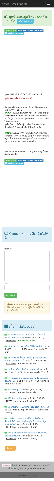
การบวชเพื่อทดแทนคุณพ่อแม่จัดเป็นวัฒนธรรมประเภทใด (26, 379)
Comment (10, 295)
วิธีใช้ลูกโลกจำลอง (16, 398)
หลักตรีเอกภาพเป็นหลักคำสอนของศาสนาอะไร (28, 406)
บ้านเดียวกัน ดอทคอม (14, 4)
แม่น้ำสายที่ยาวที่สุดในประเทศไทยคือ (24, 369)
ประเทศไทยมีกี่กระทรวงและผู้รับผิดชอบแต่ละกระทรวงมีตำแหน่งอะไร (26, 359)
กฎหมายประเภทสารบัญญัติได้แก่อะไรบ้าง (26, 346)
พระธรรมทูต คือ (15, 389)
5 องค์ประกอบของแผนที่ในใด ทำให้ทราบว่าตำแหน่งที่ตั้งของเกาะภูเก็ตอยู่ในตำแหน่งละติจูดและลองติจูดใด (25, 421)
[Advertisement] (27, 64)
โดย (6, 282)
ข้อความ (8, 248)
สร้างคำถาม (26, 21)
